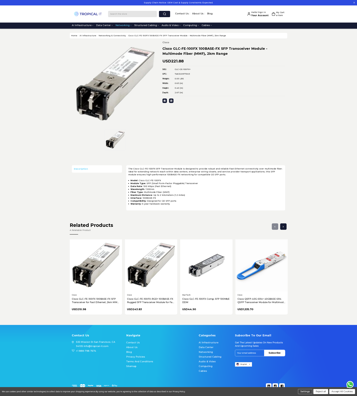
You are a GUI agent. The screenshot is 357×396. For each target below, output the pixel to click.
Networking (122, 25)
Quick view (93, 263)
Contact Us (182, 13)
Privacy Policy (179, 391)
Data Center (103, 25)
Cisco (165, 42)
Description (81, 168)
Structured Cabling (145, 25)
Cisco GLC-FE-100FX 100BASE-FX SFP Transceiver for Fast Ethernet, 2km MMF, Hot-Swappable (95, 301)
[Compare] (99, 263)
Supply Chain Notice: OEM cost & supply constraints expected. (178, 2)
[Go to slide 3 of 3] (275, 226)
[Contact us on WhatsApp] (350, 384)
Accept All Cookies (342, 391)
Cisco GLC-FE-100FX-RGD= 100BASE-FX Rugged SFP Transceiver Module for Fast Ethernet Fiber (151, 301)
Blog (210, 13)
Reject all (321, 391)
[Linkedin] (171, 101)
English (244, 364)
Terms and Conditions (139, 361)
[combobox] (243, 364)
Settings (305, 391)
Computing (190, 25)
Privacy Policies (135, 356)
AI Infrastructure (81, 25)
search (164, 14)
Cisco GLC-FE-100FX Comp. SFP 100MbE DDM (206, 301)
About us (198, 13)
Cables (206, 25)
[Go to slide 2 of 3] (283, 226)
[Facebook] (164, 101)
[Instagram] (275, 386)
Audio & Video (170, 25)
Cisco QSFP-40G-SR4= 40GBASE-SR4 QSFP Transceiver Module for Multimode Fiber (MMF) (261, 301)
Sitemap (131, 366)
